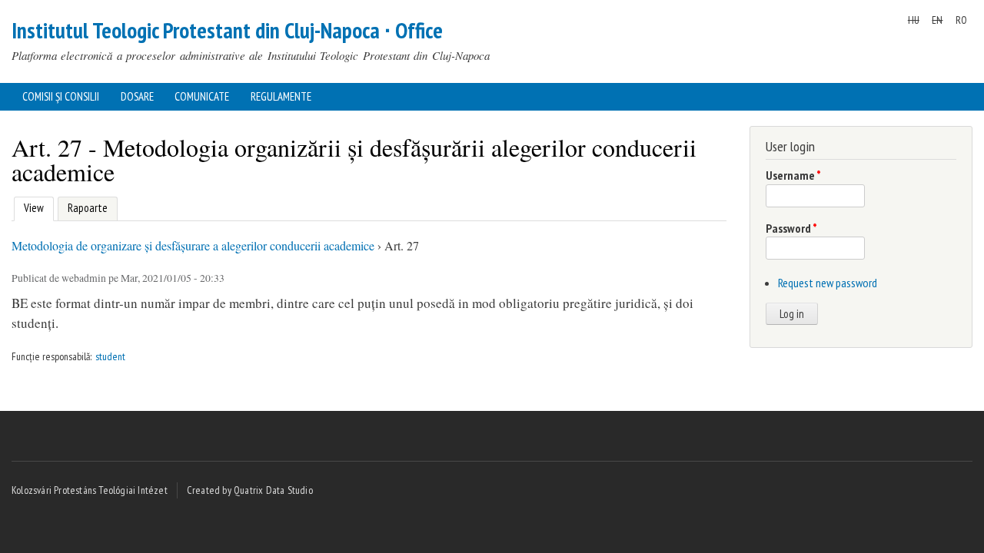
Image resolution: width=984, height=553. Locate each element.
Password (791, 228)
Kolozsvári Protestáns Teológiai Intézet (90, 490)
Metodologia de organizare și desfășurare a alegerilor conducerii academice (193, 245)
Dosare (137, 96)
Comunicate (202, 96)
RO (961, 20)
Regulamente (281, 96)
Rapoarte (88, 207)
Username (793, 175)
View (32, 207)
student (110, 356)
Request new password (827, 282)
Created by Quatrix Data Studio (250, 490)
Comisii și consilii (60, 96)
